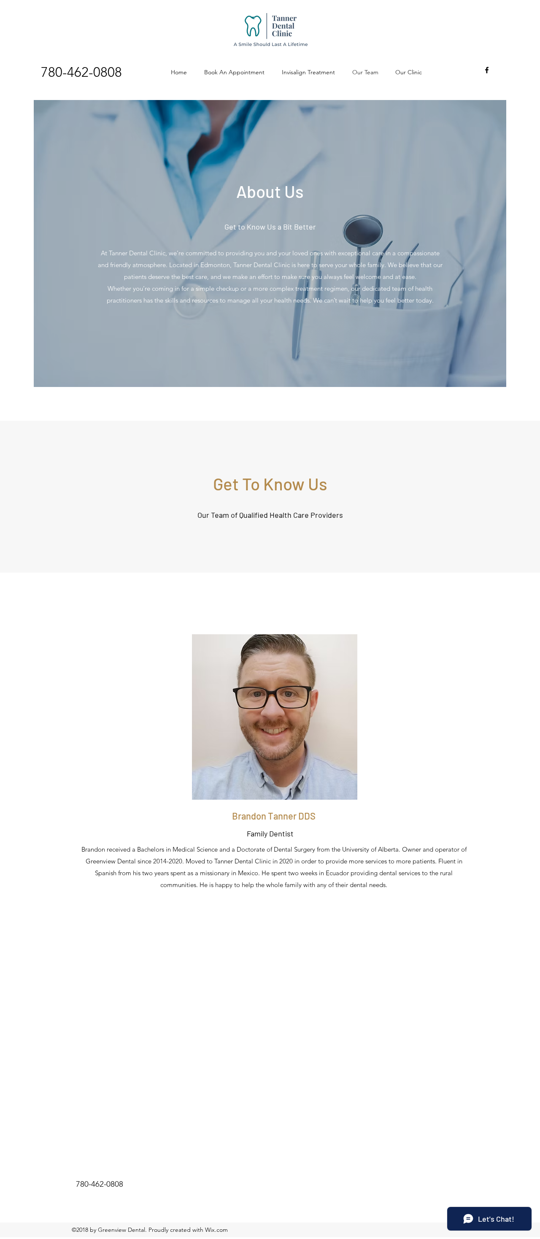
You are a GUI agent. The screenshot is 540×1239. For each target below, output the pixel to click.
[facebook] (487, 70)
